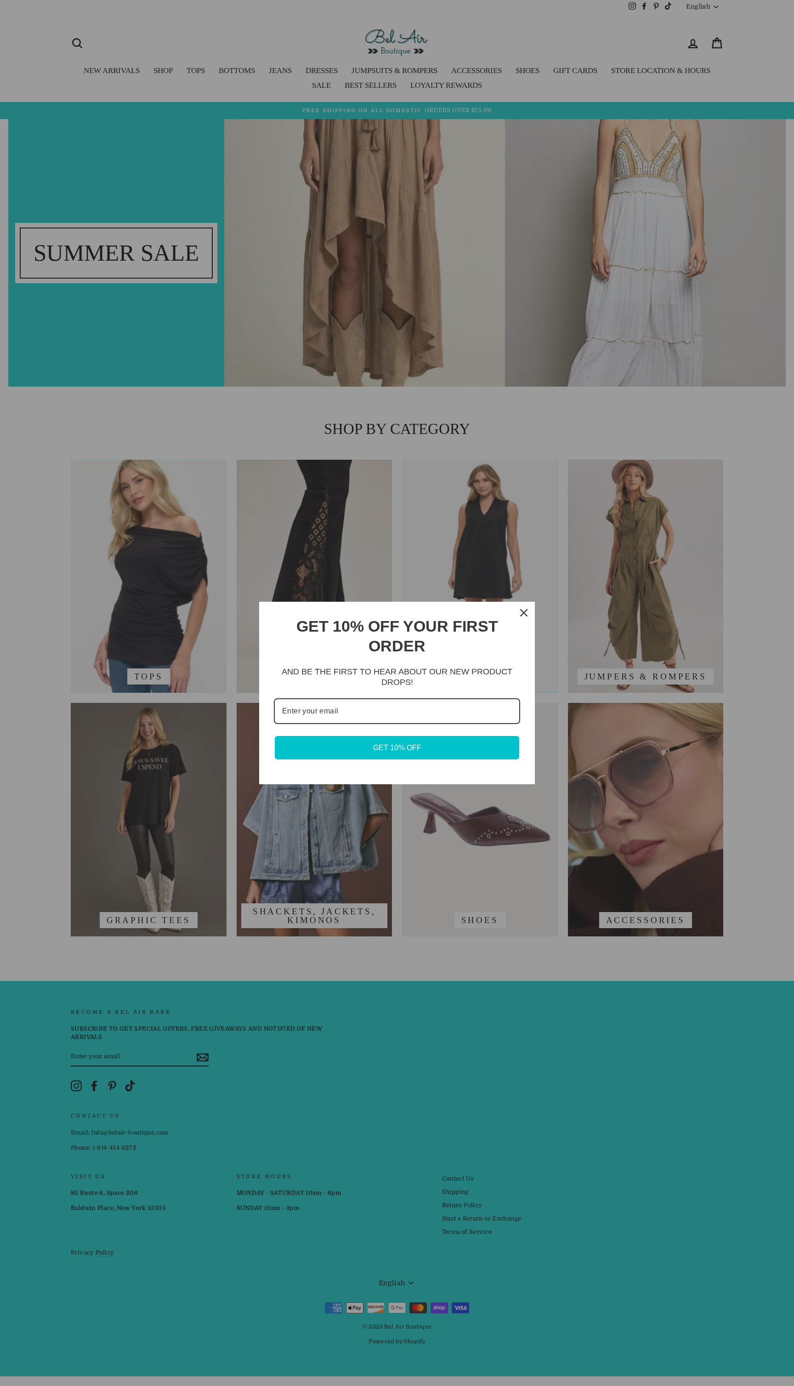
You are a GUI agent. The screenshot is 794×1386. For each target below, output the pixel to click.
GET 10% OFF (397, 748)
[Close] (524, 613)
